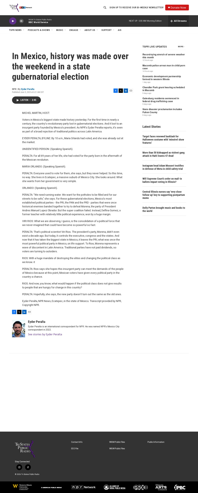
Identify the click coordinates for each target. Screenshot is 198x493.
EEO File (74, 449)
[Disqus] (99, 392)
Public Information (156, 442)
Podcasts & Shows (39, 30)
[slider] (26, 20)
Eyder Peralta (27, 89)
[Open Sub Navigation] (24, 30)
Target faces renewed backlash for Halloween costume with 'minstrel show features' (163, 139)
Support (106, 30)
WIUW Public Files (117, 449)
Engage (73, 30)
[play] (12, 21)
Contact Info (76, 442)
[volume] (21, 21)
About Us (90, 30)
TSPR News (15, 30)
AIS (119, 30)
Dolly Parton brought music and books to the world (163, 209)
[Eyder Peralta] (18, 328)
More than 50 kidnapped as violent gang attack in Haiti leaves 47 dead (163, 154)
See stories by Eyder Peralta (45, 334)
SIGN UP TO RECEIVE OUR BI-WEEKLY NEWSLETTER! (137, 7)
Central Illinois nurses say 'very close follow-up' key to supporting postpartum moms (163, 195)
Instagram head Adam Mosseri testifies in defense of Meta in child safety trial (163, 167)
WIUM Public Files (117, 442)
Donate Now (178, 7)
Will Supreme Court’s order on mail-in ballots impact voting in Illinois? (162, 180)
